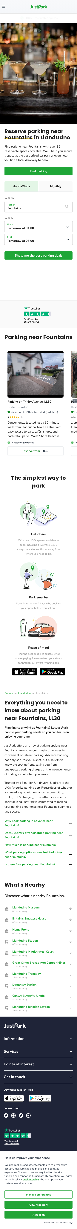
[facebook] (6, 1115)
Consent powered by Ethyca (56, 1222)
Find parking (38, 171)
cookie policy (31, 1179)
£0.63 (35, 451)
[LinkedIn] (28, 1115)
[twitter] (21, 1115)
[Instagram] (13, 1115)
